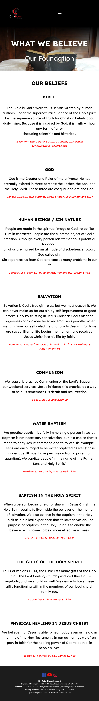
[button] (59, 13)
